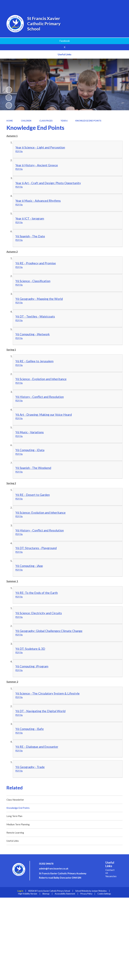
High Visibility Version (27, 893)
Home (9, 120)
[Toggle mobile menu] (122, 5)
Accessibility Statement (65, 893)
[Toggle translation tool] (112, 4)
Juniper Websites (99, 891)
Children (26, 120)
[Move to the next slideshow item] (9, 105)
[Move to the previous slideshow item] (9, 97)
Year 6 (64, 120)
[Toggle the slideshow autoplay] (9, 90)
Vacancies (110, 876)
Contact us (110, 871)
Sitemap (45, 893)
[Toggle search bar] (104, 4)
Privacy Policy (86, 893)
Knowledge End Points (88, 120)
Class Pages (46, 120)
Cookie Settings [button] (104, 893)
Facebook (64, 41)
